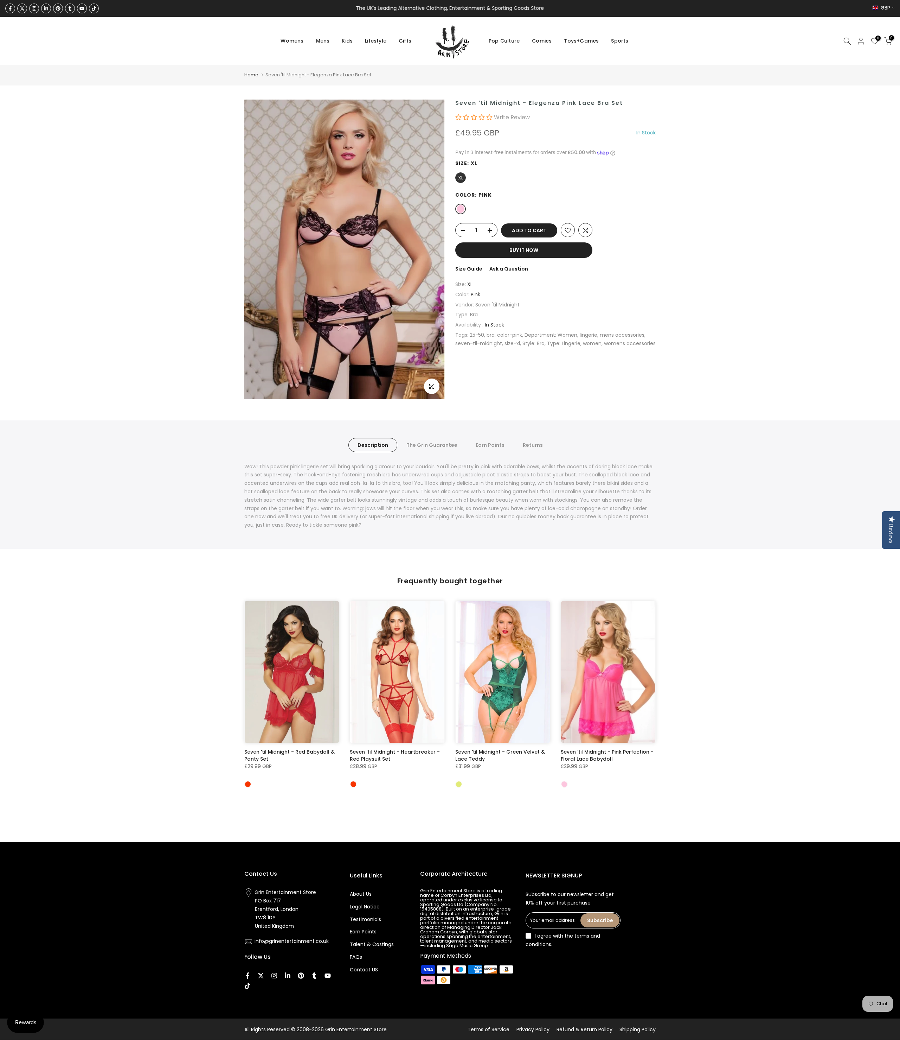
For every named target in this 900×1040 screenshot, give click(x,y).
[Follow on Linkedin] (46, 8)
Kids (347, 40)
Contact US (364, 969)
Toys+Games (581, 40)
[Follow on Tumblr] (70, 8)
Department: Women (551, 335)
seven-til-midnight (478, 343)
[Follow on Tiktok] (94, 8)
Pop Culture (504, 40)
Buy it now (523, 250)
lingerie (588, 335)
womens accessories (630, 343)
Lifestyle (375, 40)
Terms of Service (488, 1029)
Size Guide (468, 269)
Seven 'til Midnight (497, 304)
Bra (474, 314)
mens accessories (622, 335)
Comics (542, 40)
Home (251, 74)
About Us (361, 894)
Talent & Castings (372, 944)
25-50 (477, 335)
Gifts (405, 40)
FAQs (356, 956)
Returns (533, 444)
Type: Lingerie (563, 343)
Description (373, 444)
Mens (323, 40)
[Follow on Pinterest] (58, 8)
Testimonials (365, 919)
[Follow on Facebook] (10, 8)
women (592, 343)
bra (491, 335)
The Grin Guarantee (431, 444)
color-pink (509, 335)
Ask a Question (508, 269)
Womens (292, 40)
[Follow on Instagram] (34, 8)
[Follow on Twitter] (22, 8)
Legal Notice (365, 906)
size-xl (512, 343)
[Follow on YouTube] (82, 8)
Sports (619, 40)
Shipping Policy (637, 1029)
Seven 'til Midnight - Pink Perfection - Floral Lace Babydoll (607, 755)
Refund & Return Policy (584, 1029)
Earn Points (490, 444)
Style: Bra (533, 343)
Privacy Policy (532, 1029)
